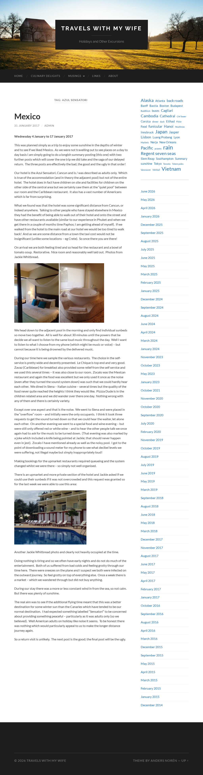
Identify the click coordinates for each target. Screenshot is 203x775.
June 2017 (148, 564)
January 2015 (150, 696)
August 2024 (149, 315)
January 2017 (150, 597)
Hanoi (168, 126)
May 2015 (148, 663)
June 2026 (148, 191)
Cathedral (167, 116)
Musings (74, 76)
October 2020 (150, 407)
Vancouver (146, 169)
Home (18, 76)
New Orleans (167, 142)
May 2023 (148, 373)
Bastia (153, 105)
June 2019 (148, 473)
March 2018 (149, 531)
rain (168, 147)
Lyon (177, 137)
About (113, 76)
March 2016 (149, 638)
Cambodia (149, 115)
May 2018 (148, 522)
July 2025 (147, 249)
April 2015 (148, 672)
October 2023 (150, 365)
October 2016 (150, 605)
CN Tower (181, 116)
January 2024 (150, 349)
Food (144, 126)
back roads (175, 101)
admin (49, 125)
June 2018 (148, 514)
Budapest (176, 105)
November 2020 (152, 398)
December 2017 (152, 539)
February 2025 (151, 282)
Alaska (147, 100)
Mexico (27, 116)
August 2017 (149, 556)
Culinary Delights (45, 76)
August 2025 (149, 241)
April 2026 (148, 208)
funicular (155, 126)
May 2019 (148, 481)
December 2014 (152, 705)
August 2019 (149, 456)
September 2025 (152, 232)
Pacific (147, 147)
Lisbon (146, 137)
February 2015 (151, 688)
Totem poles (178, 164)
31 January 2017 (27, 125)
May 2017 (148, 572)
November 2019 (152, 440)
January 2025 (150, 291)
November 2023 (152, 357)
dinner (155, 121)
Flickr (179, 121)
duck (162, 121)
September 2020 (152, 415)
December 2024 (152, 299)
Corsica (146, 121)
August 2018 (149, 506)
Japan (161, 131)
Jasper (174, 132)
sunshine (146, 163)
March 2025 (149, 274)
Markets (145, 142)
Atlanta (160, 100)
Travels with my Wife (101, 28)
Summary (181, 158)
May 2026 (148, 199)
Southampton (164, 158)
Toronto (166, 164)
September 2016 (152, 614)
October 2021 (150, 390)
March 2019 (149, 489)
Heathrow (180, 126)
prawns (158, 148)
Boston (164, 105)
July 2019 (147, 465)
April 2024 (148, 332)
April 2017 (148, 581)
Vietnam (171, 168)
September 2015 (152, 655)
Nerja (154, 142)
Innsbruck (147, 132)
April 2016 (148, 630)
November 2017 (152, 547)
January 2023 (150, 382)
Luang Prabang (162, 137)
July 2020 (147, 423)
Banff (144, 105)
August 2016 (149, 622)
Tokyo (158, 163)
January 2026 (150, 216)
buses (155, 110)
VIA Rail (156, 169)
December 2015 (152, 647)
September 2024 (152, 307)
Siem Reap (147, 158)
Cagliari (167, 110)
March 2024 (149, 340)
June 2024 (148, 324)
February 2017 (151, 589)
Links (96, 76)
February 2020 (151, 431)
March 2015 (149, 680)
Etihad (170, 121)
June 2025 (148, 257)
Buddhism (145, 111)
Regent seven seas (158, 153)
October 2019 (150, 448)
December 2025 (152, 224)
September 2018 (152, 498)
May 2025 (148, 266)
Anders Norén (164, 760)
